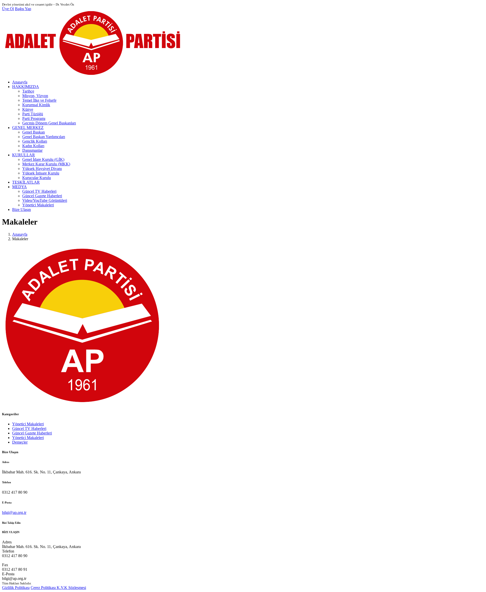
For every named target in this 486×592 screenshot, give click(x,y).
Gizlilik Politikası (16, 587)
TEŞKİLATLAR (26, 182)
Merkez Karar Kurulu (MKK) (46, 164)
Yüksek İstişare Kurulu (40, 173)
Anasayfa (19, 82)
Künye (27, 109)
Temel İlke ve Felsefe (39, 100)
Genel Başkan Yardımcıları (43, 137)
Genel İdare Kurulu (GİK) (43, 159)
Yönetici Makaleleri (38, 205)
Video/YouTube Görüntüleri (44, 200)
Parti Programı (33, 118)
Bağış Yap (23, 9)
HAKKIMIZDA (25, 86)
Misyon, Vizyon (35, 96)
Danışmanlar (32, 150)
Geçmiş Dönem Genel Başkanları (49, 123)
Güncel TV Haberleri (39, 191)
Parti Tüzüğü (32, 114)
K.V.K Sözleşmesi (71, 587)
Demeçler (20, 442)
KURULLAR (23, 155)
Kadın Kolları (33, 146)
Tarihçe (28, 91)
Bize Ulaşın (21, 209)
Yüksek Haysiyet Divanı (42, 168)
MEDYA (19, 187)
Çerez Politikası (44, 587)
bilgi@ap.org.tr (14, 512)
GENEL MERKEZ (28, 127)
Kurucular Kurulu (36, 178)
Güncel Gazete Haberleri (42, 196)
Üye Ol (8, 9)
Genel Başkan (33, 132)
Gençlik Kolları (34, 141)
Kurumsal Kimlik (36, 105)
